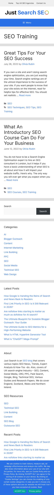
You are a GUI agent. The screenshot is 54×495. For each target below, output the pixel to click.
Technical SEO (11, 270)
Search (7, 206)
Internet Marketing (13, 247)
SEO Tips (31, 107)
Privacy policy (35, 491)
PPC (6, 256)
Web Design (10, 274)
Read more (25, 95)
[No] (50, 477)
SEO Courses (14, 192)
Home (10, 3)
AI (5, 234)
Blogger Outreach (13, 239)
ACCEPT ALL (20, 491)
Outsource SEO (12, 425)
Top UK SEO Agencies (25, 3)
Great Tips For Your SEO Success (25, 55)
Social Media (10, 265)
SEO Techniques (16, 107)
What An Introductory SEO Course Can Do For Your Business (24, 135)
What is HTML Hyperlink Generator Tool (25, 334)
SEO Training (29, 192)
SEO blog (27, 360)
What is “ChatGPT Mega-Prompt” (21, 339)
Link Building (10, 252)
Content (8, 243)
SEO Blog (9, 421)
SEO (9, 103)
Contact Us (41, 3)
